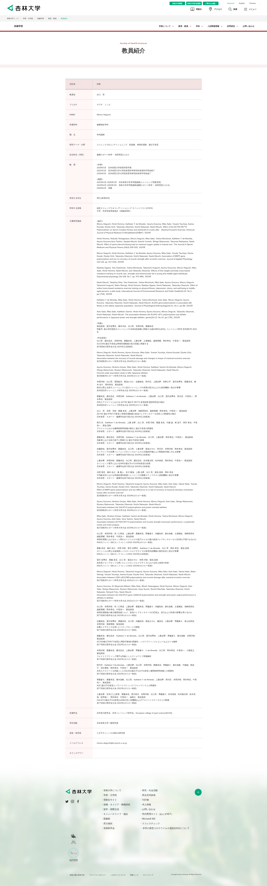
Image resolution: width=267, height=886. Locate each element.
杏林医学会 (109, 828)
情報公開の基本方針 (77, 875)
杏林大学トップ (13, 18)
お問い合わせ (248, 26)
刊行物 (145, 800)
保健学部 (40, 18)
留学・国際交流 (111, 809)
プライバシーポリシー (97, 875)
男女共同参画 (148, 795)
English (242, 3)
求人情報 (146, 804)
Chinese (252, 3)
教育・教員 (183, 26)
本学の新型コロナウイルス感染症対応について (165, 828)
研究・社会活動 (150, 790)
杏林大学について (112, 790)
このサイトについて (118, 875)
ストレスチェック (151, 823)
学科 (198, 26)
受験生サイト (110, 800)
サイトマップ (148, 875)
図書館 (106, 819)
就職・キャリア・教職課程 (116, 804)
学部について (165, 26)
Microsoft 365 (148, 819)
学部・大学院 (28, 18)
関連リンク (134, 875)
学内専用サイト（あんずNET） (157, 814)
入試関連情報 (213, 26)
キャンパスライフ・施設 (115, 814)
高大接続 (107, 823)
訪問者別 (231, 26)
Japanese (230, 3)
